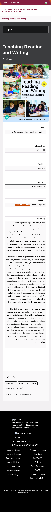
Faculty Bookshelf (27, 383)
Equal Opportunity (38, 466)
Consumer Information (37, 450)
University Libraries (13, 471)
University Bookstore (38, 474)
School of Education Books (18, 395)
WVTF (37, 470)
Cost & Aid (38, 454)
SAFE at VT (37, 458)
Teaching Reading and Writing (14, 19)
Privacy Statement (13, 458)
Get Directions (21, 438)
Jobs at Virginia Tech (38, 478)
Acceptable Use (13, 462)
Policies (38, 462)
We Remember (14, 467)
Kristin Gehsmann (22, 205)
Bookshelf (11, 383)
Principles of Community (13, 454)
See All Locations (23, 441)
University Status (13, 450)
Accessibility (13, 475)
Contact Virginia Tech (25, 445)
